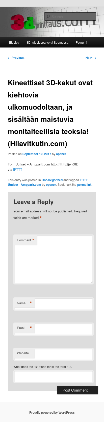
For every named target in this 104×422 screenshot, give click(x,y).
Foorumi (81, 42)
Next (91, 57)
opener (61, 153)
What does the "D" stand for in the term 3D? (42, 366)
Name (24, 303)
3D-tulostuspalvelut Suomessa (47, 42)
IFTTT (17, 169)
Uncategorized (52, 180)
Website (23, 352)
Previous (16, 57)
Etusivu (14, 42)
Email (24, 328)
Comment (25, 240)
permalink (84, 184)
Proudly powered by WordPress (52, 412)
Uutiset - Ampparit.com (24, 184)
